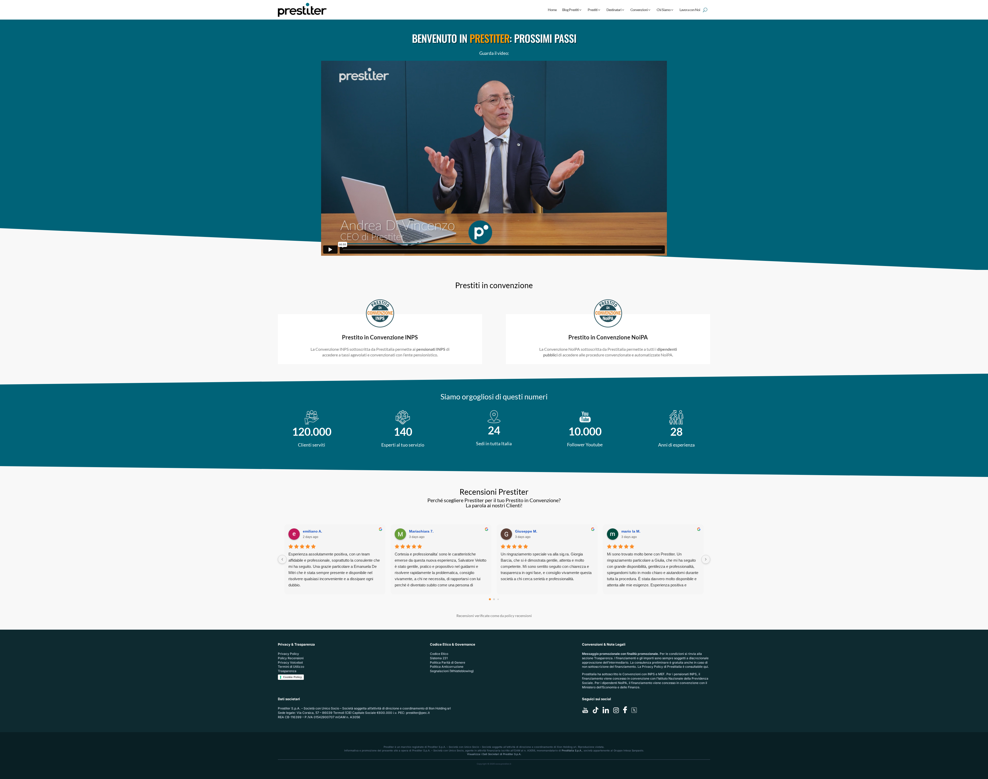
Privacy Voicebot (290, 662)
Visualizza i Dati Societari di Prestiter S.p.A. (494, 754)
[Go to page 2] (498, 599)
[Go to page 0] (490, 599)
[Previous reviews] (282, 559)
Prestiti (592, 9)
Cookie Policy (292, 677)
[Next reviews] (705, 559)
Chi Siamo (664, 9)
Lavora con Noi (690, 9)
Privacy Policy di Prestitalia (662, 667)
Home (552, 9)
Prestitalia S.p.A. (572, 750)
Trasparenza (287, 671)
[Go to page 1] (494, 599)
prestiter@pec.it (418, 713)
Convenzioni (639, 9)
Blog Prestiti (570, 9)
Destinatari (613, 9)
